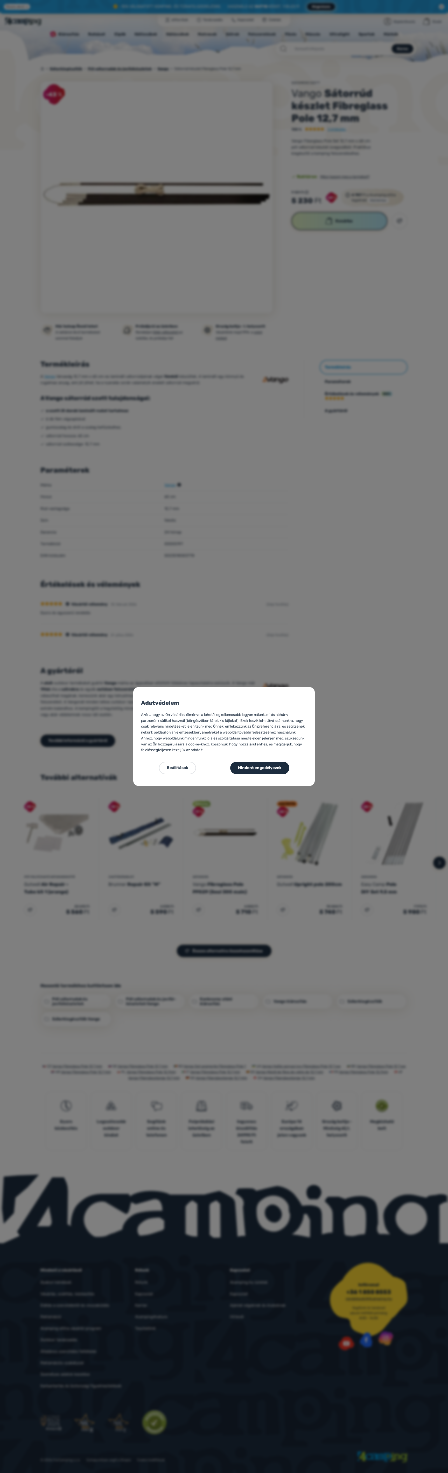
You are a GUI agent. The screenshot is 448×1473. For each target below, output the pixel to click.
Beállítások (177, 767)
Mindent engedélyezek (260, 767)
